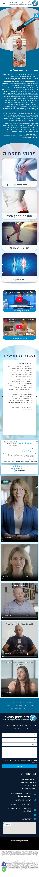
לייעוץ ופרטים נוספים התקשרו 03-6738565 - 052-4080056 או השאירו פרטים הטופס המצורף (19, 705)
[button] (36, 16)
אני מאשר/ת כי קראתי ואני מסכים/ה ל (20, 761)
